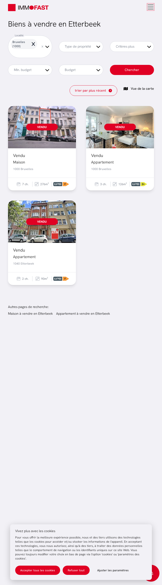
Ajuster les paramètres (113, 570)
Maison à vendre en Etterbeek (30, 313)
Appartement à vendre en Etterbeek (83, 313)
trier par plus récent (90, 90)
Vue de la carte (142, 88)
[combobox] (30, 46)
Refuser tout (76, 570)
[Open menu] (150, 7)
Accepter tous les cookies (37, 570)
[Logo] (28, 8)
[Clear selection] (42, 47)
